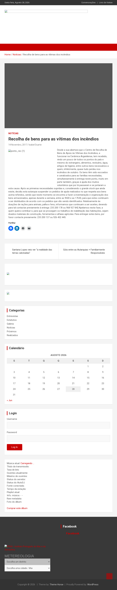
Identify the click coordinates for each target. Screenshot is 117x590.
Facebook (70, 526)
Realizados (12, 335)
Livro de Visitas (105, 2)
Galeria (10, 323)
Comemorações (88, 2)
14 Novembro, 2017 (17, 144)
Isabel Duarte (35, 144)
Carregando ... (27, 463)
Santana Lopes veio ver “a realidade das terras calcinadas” (32, 251)
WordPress (92, 584)
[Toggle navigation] (8, 47)
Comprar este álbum (17, 508)
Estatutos (12, 320)
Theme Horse (56, 584)
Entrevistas (12, 316)
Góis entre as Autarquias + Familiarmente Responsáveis (84, 251)
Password (12, 432)
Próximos (11, 331)
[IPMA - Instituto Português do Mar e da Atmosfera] (27, 548)
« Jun (9, 400)
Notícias (13, 133)
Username (12, 419)
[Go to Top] (109, 576)
